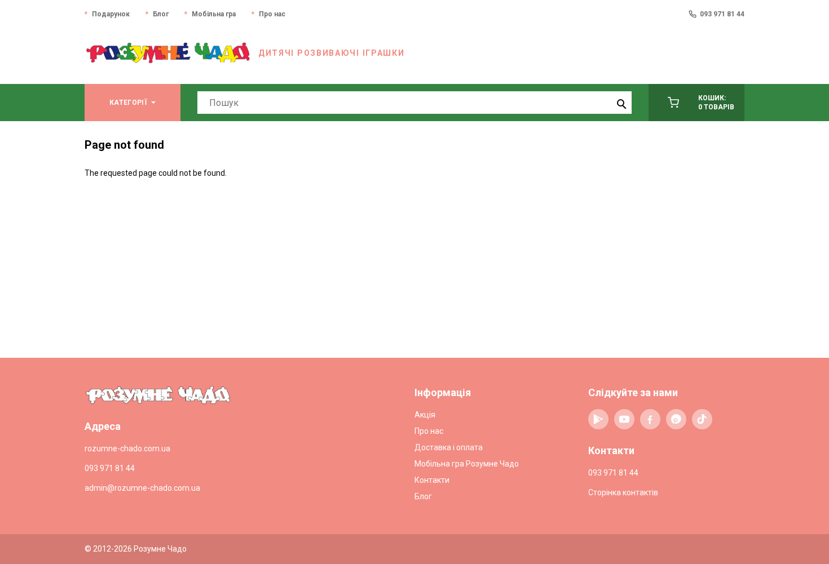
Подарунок (111, 14)
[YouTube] (624, 419)
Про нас (272, 14)
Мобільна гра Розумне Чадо (466, 463)
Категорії (128, 102)
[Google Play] (598, 419)
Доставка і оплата (448, 447)
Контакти (431, 480)
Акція (424, 414)
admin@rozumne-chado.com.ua (142, 487)
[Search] (620, 102)
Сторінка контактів (623, 492)
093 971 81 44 (722, 14)
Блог (161, 14)
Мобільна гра (214, 14)
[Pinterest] (676, 419)
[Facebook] (650, 419)
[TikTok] (702, 419)
